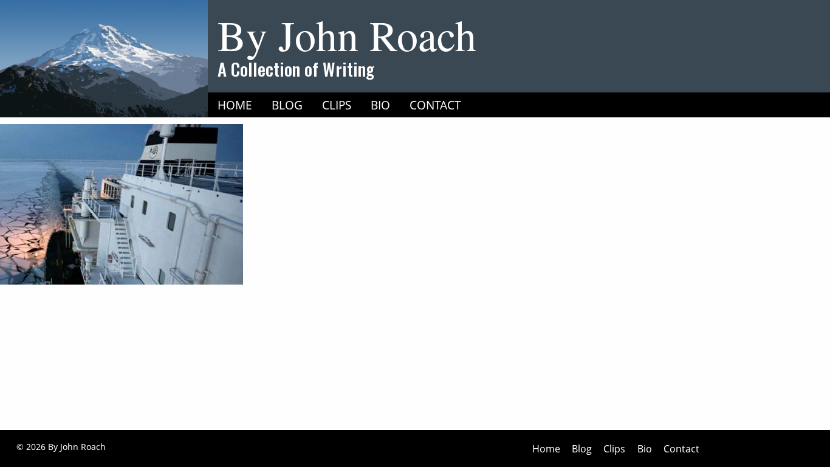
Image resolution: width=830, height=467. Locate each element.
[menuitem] (235, 105)
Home (235, 105)
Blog (287, 105)
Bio (380, 105)
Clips (336, 105)
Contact (435, 105)
